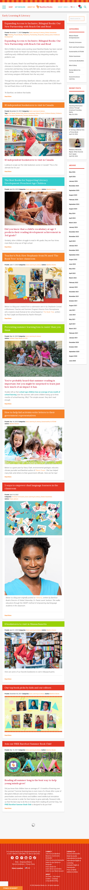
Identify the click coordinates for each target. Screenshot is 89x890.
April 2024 (72, 218)
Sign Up (60, 7)
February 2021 (73, 333)
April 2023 (72, 241)
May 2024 (72, 213)
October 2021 (73, 301)
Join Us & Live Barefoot (53, 854)
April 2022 (72, 273)
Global (38, 113)
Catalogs (55, 879)
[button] (73, 7)
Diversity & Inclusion (18, 497)
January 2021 (73, 338)
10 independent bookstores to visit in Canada (29, 105)
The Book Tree (48, 312)
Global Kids (19, 113)
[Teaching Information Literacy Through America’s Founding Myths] (76, 103)
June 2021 (72, 315)
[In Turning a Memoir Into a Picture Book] (76, 127)
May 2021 (72, 319)
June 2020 (72, 361)
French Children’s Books (47, 113)
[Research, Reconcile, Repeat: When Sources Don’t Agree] (76, 147)
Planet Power (40, 470)
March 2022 (73, 278)
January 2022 (73, 287)
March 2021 (73, 328)
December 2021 (74, 292)
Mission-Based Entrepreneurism (74, 37)
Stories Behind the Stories (74, 71)
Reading (10, 35)
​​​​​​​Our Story (48, 876)
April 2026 (72, 176)
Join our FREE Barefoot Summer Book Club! (28, 743)
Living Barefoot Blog (52, 881)
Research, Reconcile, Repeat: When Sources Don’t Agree (76, 152)
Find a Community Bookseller (55, 860)
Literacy (46, 35)
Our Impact (56, 876)
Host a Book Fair (51, 867)
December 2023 (74, 232)
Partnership (33, 35)
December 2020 (74, 342)
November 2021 (74, 296)
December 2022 (74, 250)
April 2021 (72, 324)
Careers (48, 879)
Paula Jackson (14, 499)
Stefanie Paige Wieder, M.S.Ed (18, 338)
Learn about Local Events (53, 869)
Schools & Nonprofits (73, 854)
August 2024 (73, 209)
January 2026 (73, 181)
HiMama (39, 598)
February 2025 (73, 199)
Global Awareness (50, 32)
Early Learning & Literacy (37, 32)
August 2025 (73, 195)
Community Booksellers (76, 61)
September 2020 (74, 351)
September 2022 (74, 255)
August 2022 (73, 259)
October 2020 (73, 347)
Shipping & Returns (26, 862)
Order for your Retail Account (55, 871)
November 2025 (74, 186)
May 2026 (72, 172)
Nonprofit (41, 35)
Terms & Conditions (18, 864)
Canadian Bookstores (15, 115)
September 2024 (74, 204)
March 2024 (73, 222)
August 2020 (73, 356)
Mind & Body (73, 65)
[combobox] (76, 18)
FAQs (16, 862)
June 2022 (72, 264)
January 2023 (73, 246)
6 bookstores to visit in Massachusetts (26, 624)
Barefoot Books (33, 115)
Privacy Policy (30, 864)
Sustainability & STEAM (48, 421)
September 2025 (74, 190)
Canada (25, 115)
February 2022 (73, 282)
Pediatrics (26, 35)
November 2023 (74, 236)
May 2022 (72, 269)
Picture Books (18, 35)
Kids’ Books (11, 113)
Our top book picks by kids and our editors (28, 687)
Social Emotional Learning (74, 78)
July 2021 (72, 310)
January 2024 (73, 227)
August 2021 (73, 305)
